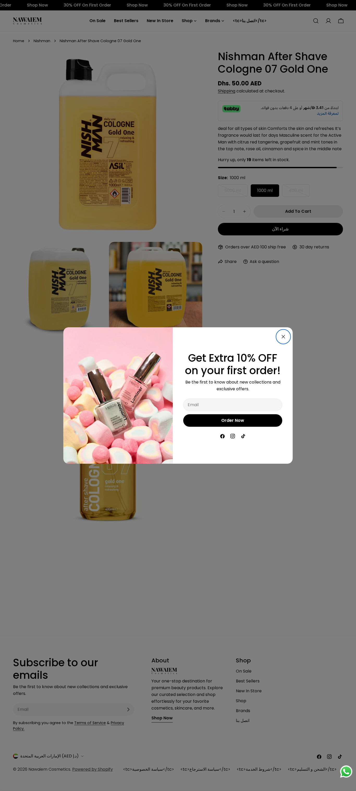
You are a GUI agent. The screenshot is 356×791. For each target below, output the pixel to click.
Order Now (232, 420)
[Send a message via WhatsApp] (346, 771)
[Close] (283, 336)
